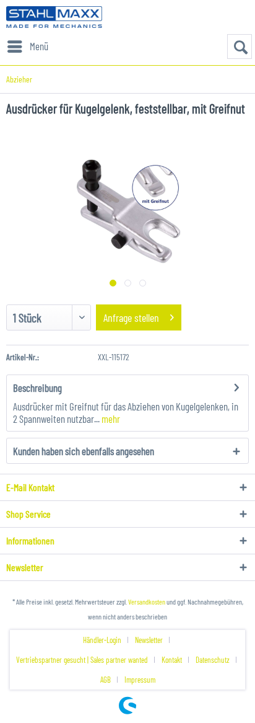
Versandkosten (146, 601)
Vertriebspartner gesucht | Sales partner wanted (82, 660)
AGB (105, 680)
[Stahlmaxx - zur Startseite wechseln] (54, 17)
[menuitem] (27, 46)
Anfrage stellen (131, 317)
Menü (39, 46)
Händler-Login (102, 640)
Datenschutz (213, 660)
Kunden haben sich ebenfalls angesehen (83, 451)
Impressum (139, 680)
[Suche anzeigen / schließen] (239, 46)
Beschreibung (37, 387)
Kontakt (172, 660)
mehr (110, 418)
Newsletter (149, 640)
